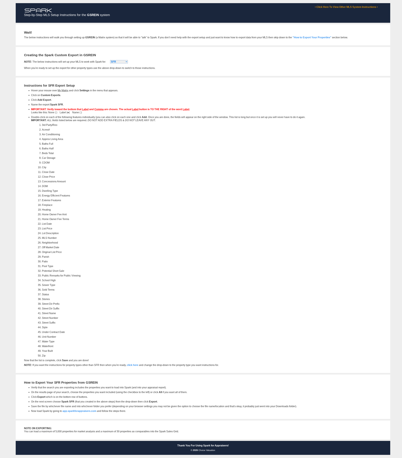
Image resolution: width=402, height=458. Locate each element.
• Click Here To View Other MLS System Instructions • (346, 6)
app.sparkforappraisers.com (79, 411)
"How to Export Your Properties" (312, 37)
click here (132, 365)
